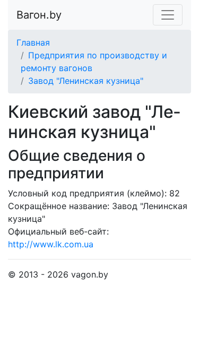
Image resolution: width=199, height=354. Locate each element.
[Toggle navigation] (168, 14)
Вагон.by (39, 14)
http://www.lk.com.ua (50, 244)
